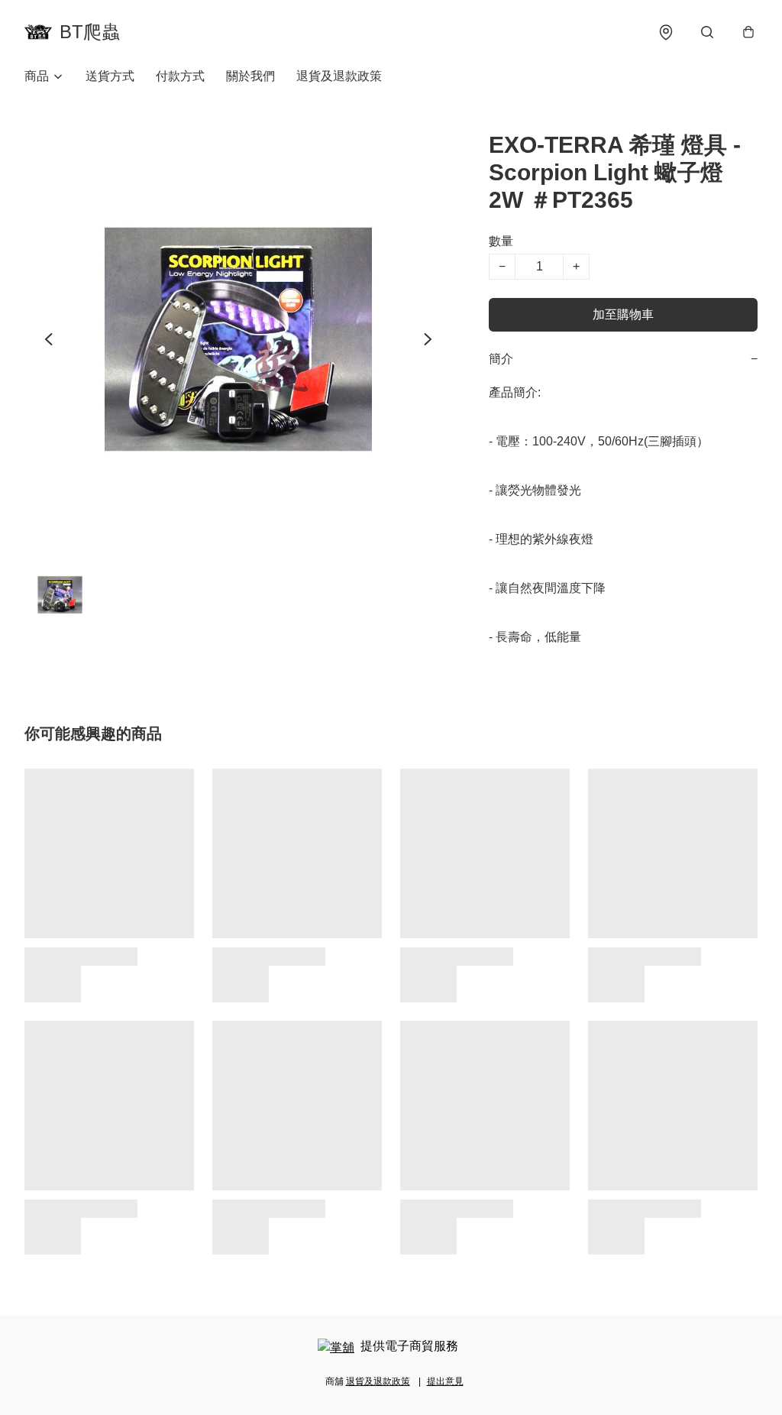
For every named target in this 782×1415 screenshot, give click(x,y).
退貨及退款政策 (339, 76)
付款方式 (180, 76)
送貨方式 (110, 76)
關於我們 (250, 76)
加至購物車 (623, 314)
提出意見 (445, 1381)
